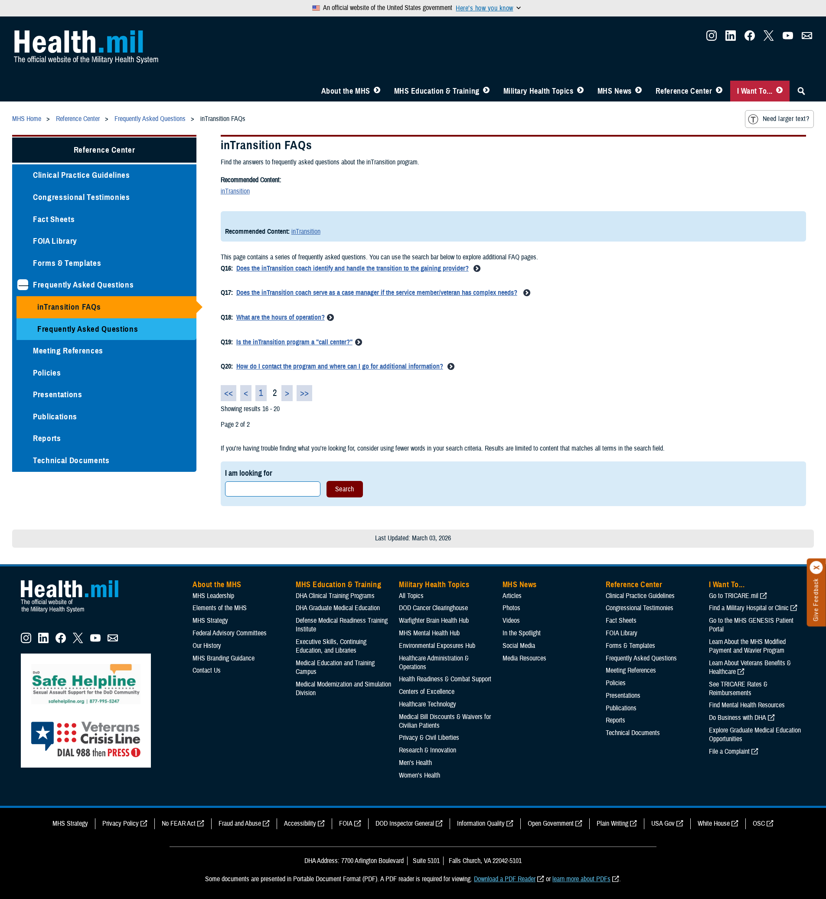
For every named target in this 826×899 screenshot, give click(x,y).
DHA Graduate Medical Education (338, 608)
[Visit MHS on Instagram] (711, 38)
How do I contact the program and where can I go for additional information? (339, 366)
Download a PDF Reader (504, 879)
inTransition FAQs (69, 307)
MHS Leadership (213, 596)
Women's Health (419, 775)
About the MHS (345, 91)
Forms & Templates (67, 263)
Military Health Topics (538, 91)
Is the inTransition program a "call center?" (294, 342)
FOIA (346, 823)
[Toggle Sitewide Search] (801, 91)
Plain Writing (612, 823)
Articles (512, 596)
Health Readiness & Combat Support (445, 679)
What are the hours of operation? (280, 317)
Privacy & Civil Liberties (429, 737)
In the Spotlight (522, 633)
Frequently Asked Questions (83, 285)
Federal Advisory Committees (230, 633)
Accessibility (300, 823)
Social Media (519, 645)
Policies (47, 373)
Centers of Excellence (426, 691)
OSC (759, 823)
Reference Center (684, 91)
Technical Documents (71, 460)
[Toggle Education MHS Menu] (486, 91)
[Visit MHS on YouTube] (788, 38)
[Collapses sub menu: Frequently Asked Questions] (22, 284)
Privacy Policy (120, 823)
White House (714, 823)
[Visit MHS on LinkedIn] (730, 38)
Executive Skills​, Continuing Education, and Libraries (331, 646)
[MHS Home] (75, 612)
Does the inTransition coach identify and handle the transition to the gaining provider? (352, 268)
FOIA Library (55, 241)
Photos (511, 608)
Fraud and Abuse (240, 823)
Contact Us (207, 670)
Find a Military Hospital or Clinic (749, 608)
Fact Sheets (54, 219)
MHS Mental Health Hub (429, 633)
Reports (47, 438)
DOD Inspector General (404, 823)
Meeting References (68, 351)
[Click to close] (816, 567)
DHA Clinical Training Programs (335, 596)
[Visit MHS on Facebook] (749, 38)
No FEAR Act (179, 823)
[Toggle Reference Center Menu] (719, 91)
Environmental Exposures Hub (437, 645)
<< (228, 393)
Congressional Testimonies (81, 197)
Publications (55, 417)
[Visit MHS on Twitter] (769, 38)
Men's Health (415, 762)
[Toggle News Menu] (638, 91)
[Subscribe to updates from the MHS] (807, 38)
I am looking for (248, 472)
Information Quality (481, 823)
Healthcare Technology (427, 704)
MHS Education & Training (437, 91)
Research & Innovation (427, 750)
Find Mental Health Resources (747, 705)
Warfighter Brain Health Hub (434, 620)
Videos (511, 620)
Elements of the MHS (220, 608)
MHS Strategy (210, 620)
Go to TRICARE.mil (733, 596)
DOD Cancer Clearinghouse (433, 608)
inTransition (235, 191)
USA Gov (663, 823)
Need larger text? (786, 118)
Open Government (551, 823)
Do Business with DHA (737, 717)
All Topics (411, 596)
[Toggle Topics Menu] (580, 91)
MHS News (614, 91)
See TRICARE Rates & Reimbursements (738, 688)
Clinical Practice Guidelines (81, 175)
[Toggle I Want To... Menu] (779, 91)
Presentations (57, 394)
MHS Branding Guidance (224, 658)
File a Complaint (729, 751)
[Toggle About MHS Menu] (377, 91)
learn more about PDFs (581, 879)
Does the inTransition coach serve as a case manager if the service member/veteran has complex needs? (376, 292)
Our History (207, 645)
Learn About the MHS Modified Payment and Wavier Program (747, 646)
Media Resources (524, 658)
